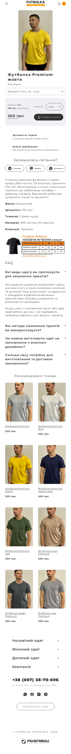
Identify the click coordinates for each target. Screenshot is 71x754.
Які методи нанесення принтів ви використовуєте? (32, 328)
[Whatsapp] (25, 694)
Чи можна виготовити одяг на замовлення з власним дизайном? (32, 343)
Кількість (38, 107)
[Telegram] (46, 694)
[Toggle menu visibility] (6, 3)
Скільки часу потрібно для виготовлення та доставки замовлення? (29, 359)
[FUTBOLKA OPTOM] (35, 3)
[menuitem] (25, 694)
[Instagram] (39, 694)
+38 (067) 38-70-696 (35, 680)
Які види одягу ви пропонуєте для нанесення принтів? (32, 274)
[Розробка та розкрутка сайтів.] (35, 742)
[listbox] (35, 91)
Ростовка (14, 84)
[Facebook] (32, 694)
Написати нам (35, 706)
